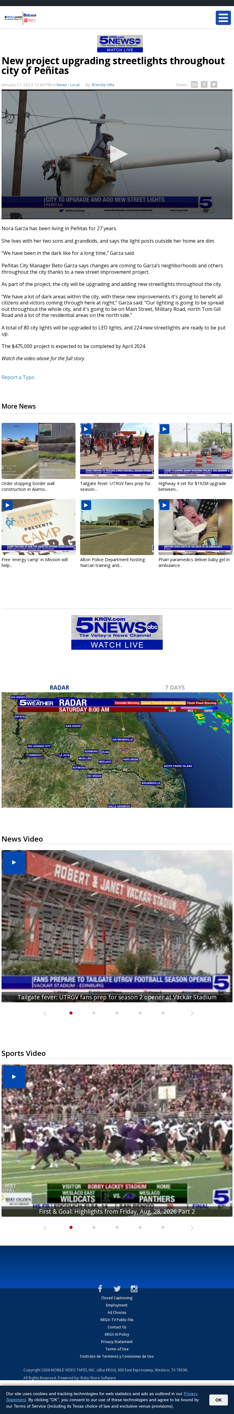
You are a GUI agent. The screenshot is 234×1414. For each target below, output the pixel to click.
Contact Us (117, 1327)
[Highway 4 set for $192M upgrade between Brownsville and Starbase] (195, 451)
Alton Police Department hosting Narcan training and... (112, 562)
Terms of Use (117, 1349)
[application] (117, 154)
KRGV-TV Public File (117, 1319)
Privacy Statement (117, 1341)
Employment (117, 1305)
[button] (117, 154)
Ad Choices (117, 1312)
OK (218, 1400)
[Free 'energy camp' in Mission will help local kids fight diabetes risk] (39, 527)
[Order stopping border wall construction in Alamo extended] (39, 451)
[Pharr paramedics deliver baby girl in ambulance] (195, 527)
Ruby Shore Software (98, 1378)
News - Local (68, 84)
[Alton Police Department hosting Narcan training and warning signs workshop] (117, 527)
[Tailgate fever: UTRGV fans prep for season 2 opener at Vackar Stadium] (117, 451)
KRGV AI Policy (117, 1334)
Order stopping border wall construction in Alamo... (28, 486)
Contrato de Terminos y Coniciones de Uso (117, 1356)
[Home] (41, 18)
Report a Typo (18, 377)
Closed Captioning (117, 1297)
